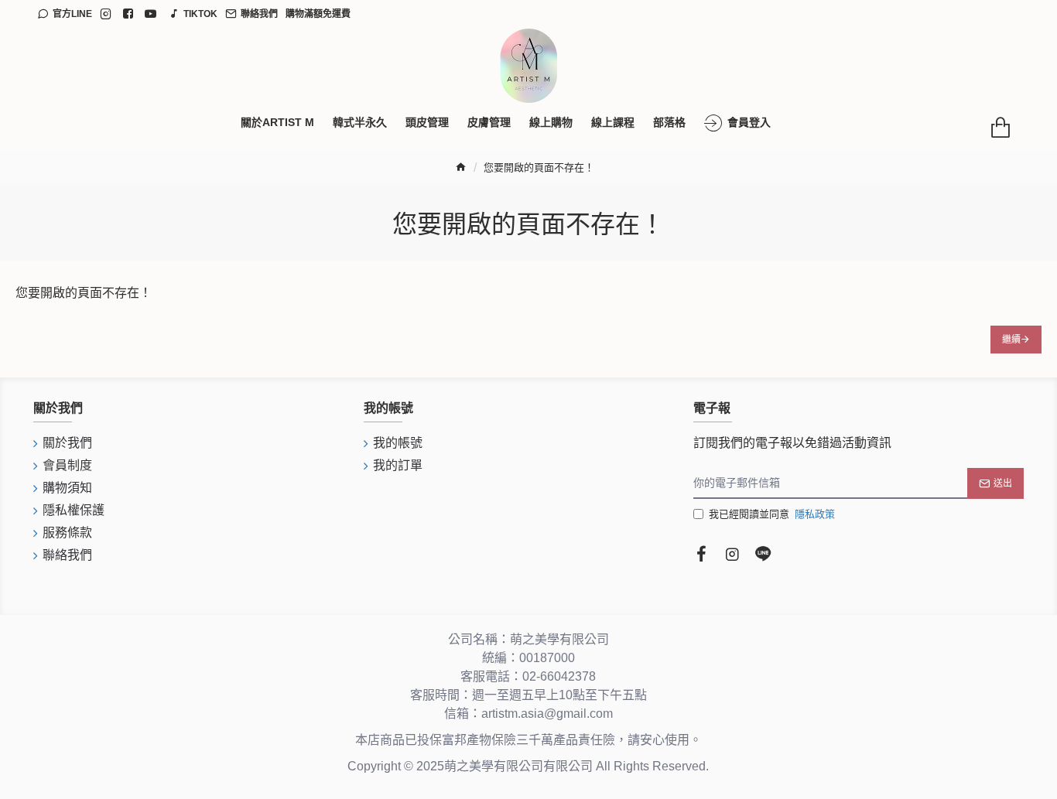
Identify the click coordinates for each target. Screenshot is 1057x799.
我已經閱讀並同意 (772, 514)
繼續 (1011, 339)
